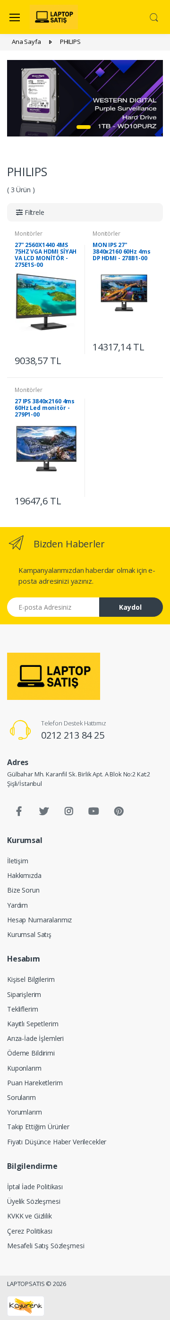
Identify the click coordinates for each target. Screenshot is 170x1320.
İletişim (17, 860)
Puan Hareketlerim (35, 1082)
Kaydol (130, 607)
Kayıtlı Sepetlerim (32, 1023)
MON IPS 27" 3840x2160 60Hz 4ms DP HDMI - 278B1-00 (121, 251)
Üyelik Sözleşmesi (33, 1201)
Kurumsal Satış (29, 934)
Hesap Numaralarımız (39, 919)
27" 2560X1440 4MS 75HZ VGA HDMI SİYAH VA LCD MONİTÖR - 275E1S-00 (45, 255)
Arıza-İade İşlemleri (35, 1038)
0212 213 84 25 (72, 735)
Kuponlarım (24, 1068)
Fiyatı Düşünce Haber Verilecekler (56, 1141)
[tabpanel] (85, 98)
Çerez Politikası (29, 1230)
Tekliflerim (22, 1009)
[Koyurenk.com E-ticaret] (25, 1305)
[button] (154, 16)
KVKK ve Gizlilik (29, 1215)
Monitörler (28, 234)
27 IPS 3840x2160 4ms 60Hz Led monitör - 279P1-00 (45, 407)
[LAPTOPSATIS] (53, 676)
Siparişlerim (24, 994)
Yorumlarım (24, 1111)
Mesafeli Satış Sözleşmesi (45, 1245)
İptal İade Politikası (35, 1186)
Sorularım (21, 1097)
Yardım (17, 905)
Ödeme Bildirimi (31, 1052)
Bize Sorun (23, 890)
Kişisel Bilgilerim (30, 979)
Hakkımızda (24, 875)
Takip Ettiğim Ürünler (38, 1126)
